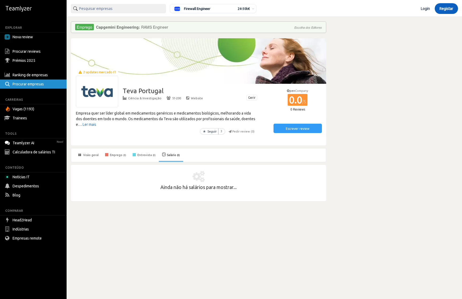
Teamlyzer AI (38, 143)
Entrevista (146, 155)
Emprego (117, 155)
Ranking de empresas (30, 75)
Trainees (20, 118)
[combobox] (118, 8)
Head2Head (22, 220)
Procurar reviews (27, 51)
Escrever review (297, 128)
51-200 (176, 98)
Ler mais (89, 124)
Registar (446, 8)
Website (197, 98)
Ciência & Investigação (144, 98)
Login (425, 8)
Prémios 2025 (24, 60)
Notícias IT (21, 177)
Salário (173, 155)
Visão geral (90, 155)
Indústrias (21, 229)
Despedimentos (26, 186)
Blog (16, 195)
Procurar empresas (28, 84)
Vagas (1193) (23, 109)
